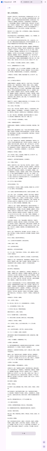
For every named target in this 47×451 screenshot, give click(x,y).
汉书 (14, 2)
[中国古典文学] (6, 2)
